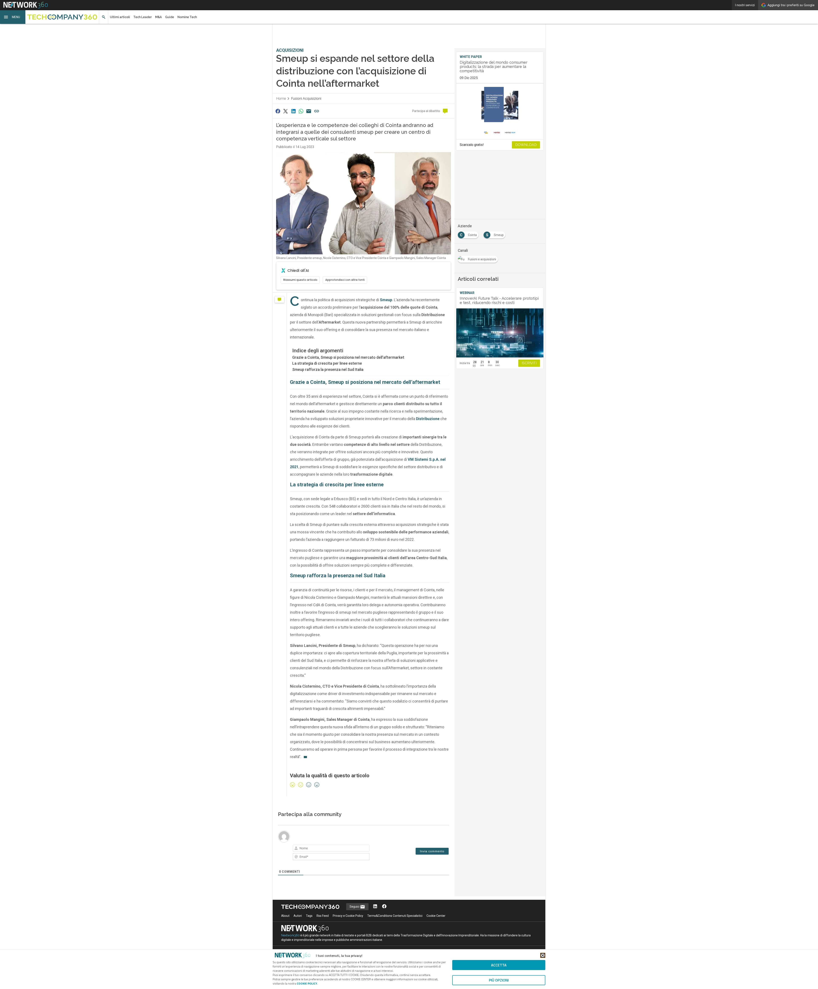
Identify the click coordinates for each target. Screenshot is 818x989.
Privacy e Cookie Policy (348, 915)
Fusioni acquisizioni (306, 98)
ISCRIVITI (529, 363)
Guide (169, 17)
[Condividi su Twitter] (285, 111)
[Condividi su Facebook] (277, 111)
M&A (158, 17)
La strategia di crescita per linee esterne (327, 363)
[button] (13, 17)
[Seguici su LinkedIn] (375, 906)
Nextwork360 (290, 935)
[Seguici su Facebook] (384, 906)
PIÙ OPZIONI (499, 980)
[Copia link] (316, 111)
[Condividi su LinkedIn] (293, 111)
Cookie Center (435, 915)
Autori (298, 915)
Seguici (355, 906)
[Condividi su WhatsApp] (301, 111)
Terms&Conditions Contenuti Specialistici (394, 915)
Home (281, 98)
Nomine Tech (187, 17)
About (285, 915)
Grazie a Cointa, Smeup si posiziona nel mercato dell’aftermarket (348, 357)
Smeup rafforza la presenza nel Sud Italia (327, 369)
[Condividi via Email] (308, 111)
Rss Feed (323, 915)
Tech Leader (142, 17)
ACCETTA (499, 965)
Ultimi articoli (120, 17)
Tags (309, 915)
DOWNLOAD (526, 145)
